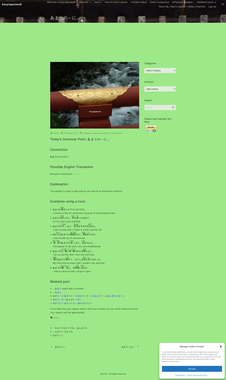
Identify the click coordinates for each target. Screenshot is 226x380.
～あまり (57, 288)
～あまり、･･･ (60, 292)
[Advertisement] (113, 42)
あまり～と (58, 335)
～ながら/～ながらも (63, 331)
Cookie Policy (180, 375)
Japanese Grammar (101, 133)
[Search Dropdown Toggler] (223, 4)
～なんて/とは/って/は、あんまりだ (70, 328)
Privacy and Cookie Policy (197, 375)
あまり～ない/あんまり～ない (67, 299)
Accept (192, 369)
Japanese (87, 133)
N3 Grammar (116, 133)
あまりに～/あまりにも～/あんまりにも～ (73, 303)
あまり (56, 318)
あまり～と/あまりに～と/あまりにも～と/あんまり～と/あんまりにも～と (89, 295)
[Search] (173, 107)
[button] (220, 346)
